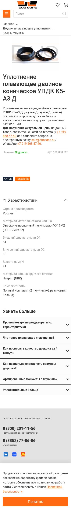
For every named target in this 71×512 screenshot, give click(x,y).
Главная (8, 24)
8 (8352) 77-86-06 (19, 440)
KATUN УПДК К (13, 33)
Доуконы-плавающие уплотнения (26, 28)
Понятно (35, 501)
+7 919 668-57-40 (29, 143)
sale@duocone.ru (43, 140)
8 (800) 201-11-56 (19, 428)
